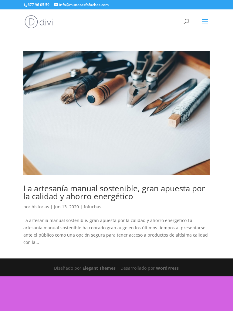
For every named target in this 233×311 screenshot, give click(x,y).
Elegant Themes (99, 268)
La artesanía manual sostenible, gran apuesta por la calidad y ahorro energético (114, 192)
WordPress (167, 268)
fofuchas (92, 207)
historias (40, 207)
